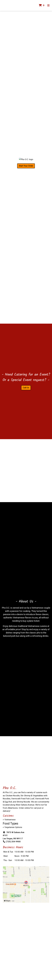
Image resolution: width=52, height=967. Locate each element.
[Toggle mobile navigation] (48, 5)
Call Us (26, 387)
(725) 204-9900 (13, 841)
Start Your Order (26, 166)
